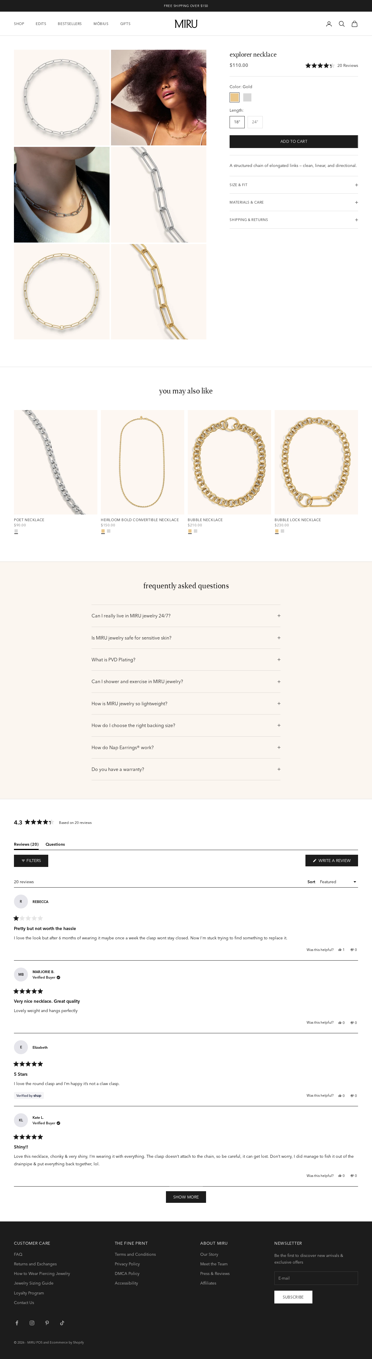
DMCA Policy (127, 1273)
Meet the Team (214, 1264)
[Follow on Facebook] (17, 1323)
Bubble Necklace (205, 520)
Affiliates (208, 1283)
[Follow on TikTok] (62, 1323)
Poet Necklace (29, 520)
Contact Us (24, 1302)
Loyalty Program (29, 1293)
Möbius (101, 24)
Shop (19, 24)
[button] (331, 65)
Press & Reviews (215, 1273)
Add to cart (293, 141)
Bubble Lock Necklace (298, 520)
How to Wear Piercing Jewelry (42, 1273)
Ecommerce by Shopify (67, 1342)
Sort (311, 881)
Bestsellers (70, 24)
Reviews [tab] (26, 845)
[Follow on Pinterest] (47, 1323)
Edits (41, 24)
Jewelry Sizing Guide (33, 1283)
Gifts (125, 24)
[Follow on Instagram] (32, 1323)
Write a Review (337, 862)
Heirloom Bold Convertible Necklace (140, 520)
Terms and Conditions (135, 1254)
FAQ (18, 1254)
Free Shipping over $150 (186, 6)
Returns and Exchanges (35, 1264)
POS (39, 1342)
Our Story (209, 1254)
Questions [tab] (55, 845)
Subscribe (293, 1297)
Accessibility (126, 1283)
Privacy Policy (127, 1264)
